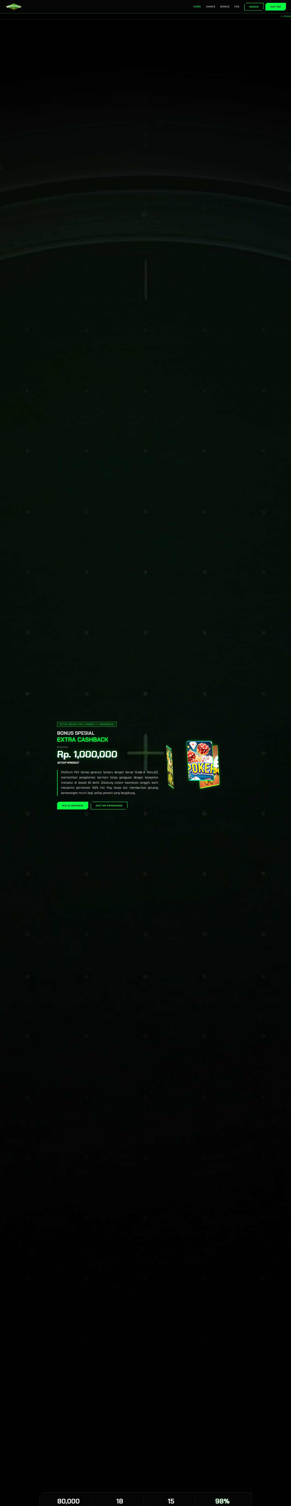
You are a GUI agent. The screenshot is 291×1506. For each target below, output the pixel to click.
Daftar (275, 6)
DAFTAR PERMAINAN (109, 805)
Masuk (254, 6)
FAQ (236, 6)
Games (210, 6)
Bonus (224, 6)
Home (197, 6)
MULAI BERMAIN (72, 805)
